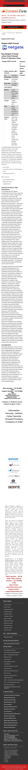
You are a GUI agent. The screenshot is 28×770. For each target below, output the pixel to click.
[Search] (25, 1)
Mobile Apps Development (10, 720)
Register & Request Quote (10, 20)
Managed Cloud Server (9, 709)
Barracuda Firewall (8, 623)
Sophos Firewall (7, 618)
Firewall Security (11, 32)
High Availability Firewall (9, 661)
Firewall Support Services (10, 650)
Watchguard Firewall (8, 620)
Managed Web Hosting (9, 697)
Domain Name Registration (10, 725)
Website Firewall (7, 657)
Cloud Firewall (7, 659)
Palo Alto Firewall (8, 611)
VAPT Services (7, 673)
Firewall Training (7, 668)
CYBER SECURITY (8, 677)
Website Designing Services (11, 722)
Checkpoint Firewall (8, 609)
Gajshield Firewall (8, 627)
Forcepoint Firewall (8, 616)
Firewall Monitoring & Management (12, 652)
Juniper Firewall (7, 604)
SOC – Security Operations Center (12, 682)
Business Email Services (10, 699)
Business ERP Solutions (10, 718)
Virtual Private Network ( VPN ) (11, 666)
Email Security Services (9, 684)
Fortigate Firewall (8, 613)
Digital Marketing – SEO (10, 702)
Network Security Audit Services (11, 670)
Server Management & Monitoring (12, 713)
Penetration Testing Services (10, 675)
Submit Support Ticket (12, 404)
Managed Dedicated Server (10, 706)
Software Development (9, 715)
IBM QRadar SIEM (8, 637)
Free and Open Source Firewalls (12, 643)
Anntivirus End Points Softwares (12, 695)
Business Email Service (9, 727)
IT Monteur (20, 768)
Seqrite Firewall (7, 630)
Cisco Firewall (7, 607)
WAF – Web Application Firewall (11, 654)
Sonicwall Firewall (8, 625)
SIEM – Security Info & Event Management (13, 680)
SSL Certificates (8, 704)
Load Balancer (7, 663)
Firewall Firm (5, 766)
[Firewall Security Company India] (14, 12)
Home (4, 32)
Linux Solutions (8, 711)
